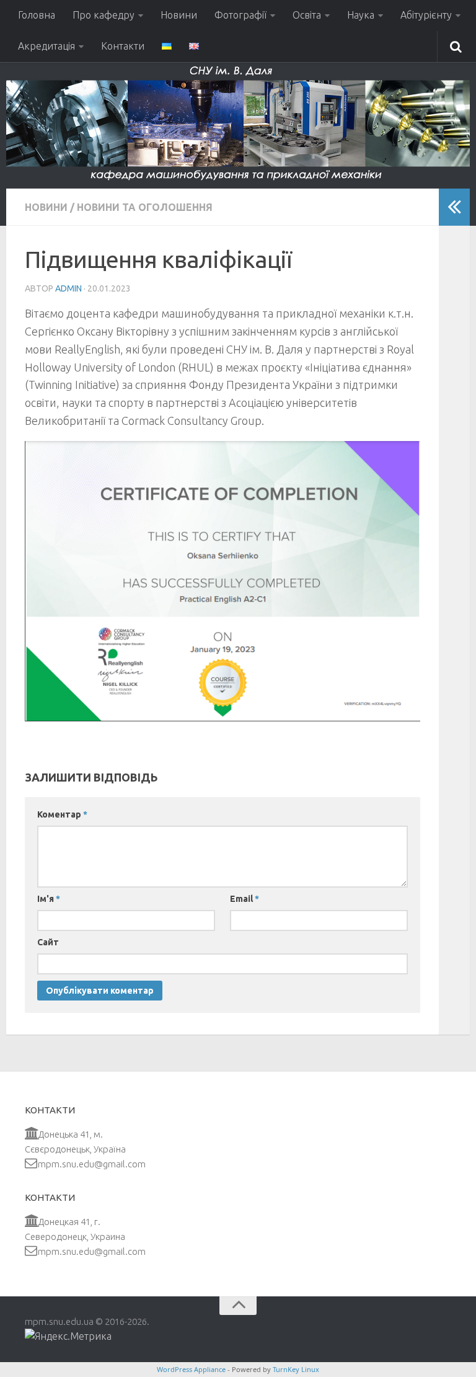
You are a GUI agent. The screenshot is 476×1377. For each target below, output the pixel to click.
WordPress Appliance (191, 1369)
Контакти (122, 45)
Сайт (48, 942)
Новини (179, 14)
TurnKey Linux (296, 1369)
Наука (360, 14)
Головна (36, 14)
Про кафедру (103, 14)
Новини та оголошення (145, 207)
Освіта (307, 14)
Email (244, 899)
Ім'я (48, 899)
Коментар (62, 814)
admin (68, 288)
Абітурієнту (426, 14)
